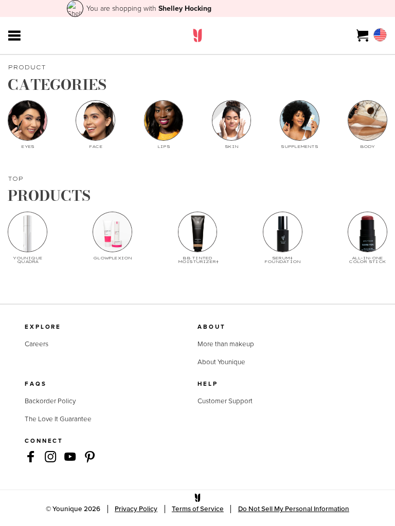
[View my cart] (362, 35)
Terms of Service (198, 508)
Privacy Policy (136, 508)
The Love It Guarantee (58, 419)
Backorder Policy (50, 401)
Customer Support (225, 401)
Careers (36, 344)
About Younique (221, 361)
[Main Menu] (14, 35)
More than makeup (226, 344)
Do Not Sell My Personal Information (293, 508)
